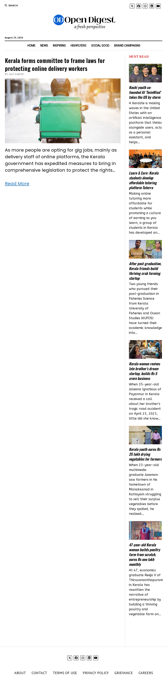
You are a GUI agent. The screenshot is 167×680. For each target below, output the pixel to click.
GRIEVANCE (123, 672)
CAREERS (145, 672)
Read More (17, 183)
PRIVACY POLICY (96, 672)
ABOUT (20, 672)
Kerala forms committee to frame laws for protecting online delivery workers (55, 64)
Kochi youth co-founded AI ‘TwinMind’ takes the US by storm (145, 92)
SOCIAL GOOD (100, 45)
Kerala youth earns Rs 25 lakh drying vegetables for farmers (145, 454)
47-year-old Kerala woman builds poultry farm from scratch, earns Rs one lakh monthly (144, 554)
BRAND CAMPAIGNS (127, 45)
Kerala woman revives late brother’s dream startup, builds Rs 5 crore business (144, 371)
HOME (31, 45)
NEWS (44, 45)
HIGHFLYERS (78, 45)
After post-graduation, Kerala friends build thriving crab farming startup (145, 271)
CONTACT (39, 672)
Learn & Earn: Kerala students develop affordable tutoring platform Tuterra (143, 180)
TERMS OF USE (65, 672)
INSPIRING (59, 45)
